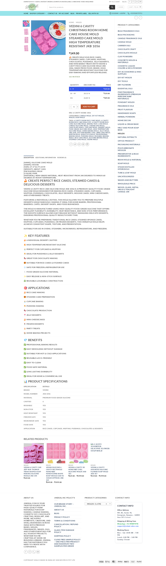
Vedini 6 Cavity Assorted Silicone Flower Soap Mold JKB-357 (99, 470)
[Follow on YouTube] (140, 1)
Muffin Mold (74, 134)
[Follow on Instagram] (133, 1)
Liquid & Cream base (128, 124)
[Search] (112, 7)
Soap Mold (123, 163)
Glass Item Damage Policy (64, 531)
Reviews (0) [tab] (61, 157)
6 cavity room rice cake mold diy (89, 121)
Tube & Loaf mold (127, 173)
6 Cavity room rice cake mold (87, 120)
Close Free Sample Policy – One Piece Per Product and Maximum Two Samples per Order (67, 542)
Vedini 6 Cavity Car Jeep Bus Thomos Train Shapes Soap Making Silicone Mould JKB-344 (32, 471)
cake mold (103, 124)
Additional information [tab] (45, 157)
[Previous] (35, 37)
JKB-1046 (72, 132)
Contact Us (52, 13)
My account (64, 13)
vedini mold (92, 139)
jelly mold (104, 131)
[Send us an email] (137, 1)
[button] (120, 7)
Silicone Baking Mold (98, 138)
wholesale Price (126, 184)
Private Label (81, 13)
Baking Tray (92, 124)
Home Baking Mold (90, 131)
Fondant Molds (126, 102)
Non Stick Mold (88, 134)
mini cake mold (103, 132)
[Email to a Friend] (79, 144)
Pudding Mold (87, 136)
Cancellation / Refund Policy (66, 525)
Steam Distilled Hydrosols (126, 168)
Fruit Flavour (125, 109)
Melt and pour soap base (128, 129)
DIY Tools (123, 81)
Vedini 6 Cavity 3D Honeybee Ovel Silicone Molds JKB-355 (77, 470)
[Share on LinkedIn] (87, 144)
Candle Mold (125, 42)
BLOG (124, 2)
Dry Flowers (124, 85)
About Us (59, 510)
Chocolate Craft (127, 49)
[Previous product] (140, 17)
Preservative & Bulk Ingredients (128, 155)
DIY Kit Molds (125, 77)
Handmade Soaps (127, 113)
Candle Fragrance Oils (130, 38)
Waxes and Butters (128, 180)
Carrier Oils (124, 45)
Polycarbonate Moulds (126, 149)
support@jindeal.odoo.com (128, 526)
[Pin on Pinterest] (83, 144)
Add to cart (89, 107)
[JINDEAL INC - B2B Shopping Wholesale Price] (33, 7)
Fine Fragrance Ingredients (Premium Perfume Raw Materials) (129, 95)
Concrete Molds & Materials (127, 61)
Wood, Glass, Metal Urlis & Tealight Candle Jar (128, 189)
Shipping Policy (62, 536)
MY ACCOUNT (114, 2)
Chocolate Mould (127, 53)
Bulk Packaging (126, 35)
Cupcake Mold (91, 127)
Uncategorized (126, 176)
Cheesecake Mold (96, 126)
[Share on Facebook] (71, 144)
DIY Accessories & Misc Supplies (130, 73)
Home (26, 13)
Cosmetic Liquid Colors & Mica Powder (130, 67)
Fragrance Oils (126, 106)
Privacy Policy (62, 517)
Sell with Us (93, 13)
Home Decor (124, 120)
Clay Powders (125, 56)
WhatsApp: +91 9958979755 (127, 524)
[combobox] (98, 503)
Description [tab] (29, 157)
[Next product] (136, 17)
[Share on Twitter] (75, 144)
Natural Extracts (127, 137)
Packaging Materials (129, 144)
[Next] (62, 37)
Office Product (126, 141)
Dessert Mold (104, 127)
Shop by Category (37, 13)
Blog (72, 13)
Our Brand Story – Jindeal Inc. (64, 505)
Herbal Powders (126, 117)
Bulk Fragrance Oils (128, 31)
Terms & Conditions (64, 521)
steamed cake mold (77, 139)
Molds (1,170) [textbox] (97, 504)
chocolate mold (76, 127)
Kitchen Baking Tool (86, 132)
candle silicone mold (78, 126)
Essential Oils (125, 88)
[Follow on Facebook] (129, 1)
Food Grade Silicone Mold (80, 129)
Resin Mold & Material (129, 160)
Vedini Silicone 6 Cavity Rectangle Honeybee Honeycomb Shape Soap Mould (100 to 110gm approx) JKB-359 (55, 473)
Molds (121, 133)
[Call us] (34, 552)
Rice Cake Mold (81, 138)
